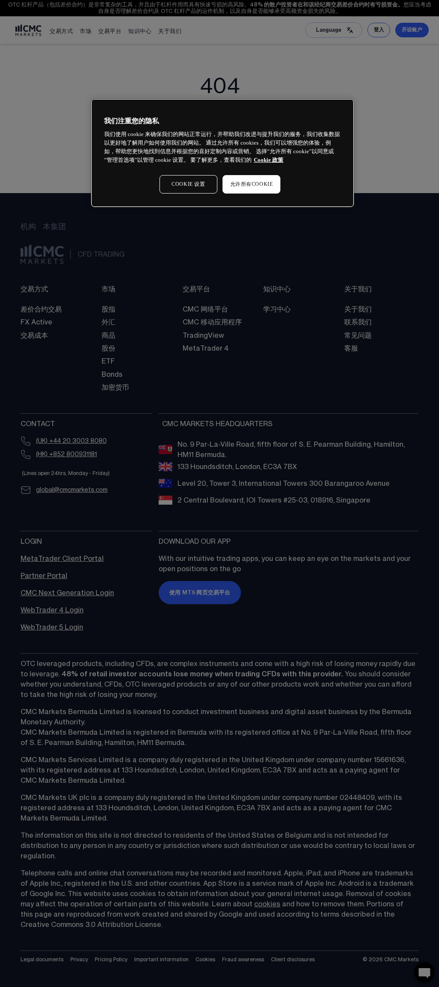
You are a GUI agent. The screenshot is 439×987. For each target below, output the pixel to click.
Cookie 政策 (268, 160)
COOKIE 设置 (188, 184)
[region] (222, 153)
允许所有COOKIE (251, 184)
